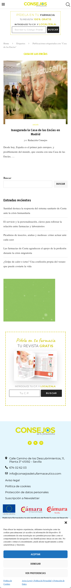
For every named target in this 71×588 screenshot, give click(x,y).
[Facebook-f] (30, 443)
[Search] (67, 4)
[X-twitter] (35, 443)
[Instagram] (41, 443)
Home (6, 43)
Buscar (7, 178)
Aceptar (35, 554)
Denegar (36, 563)
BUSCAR (53, 29)
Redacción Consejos (37, 140)
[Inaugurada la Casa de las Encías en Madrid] (35, 92)
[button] (66, 522)
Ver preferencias (35, 573)
